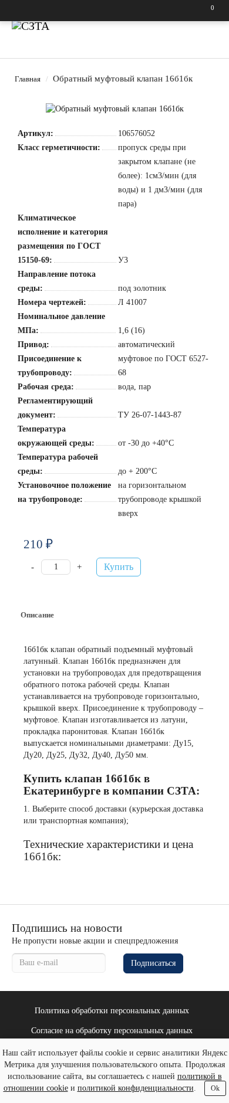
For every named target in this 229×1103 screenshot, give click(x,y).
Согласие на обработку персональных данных (112, 1030)
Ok (215, 1088)
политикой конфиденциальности (136, 1088)
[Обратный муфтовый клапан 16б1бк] (115, 109)
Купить (118, 567)
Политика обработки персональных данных (112, 1010)
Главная (28, 78)
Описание (37, 614)
